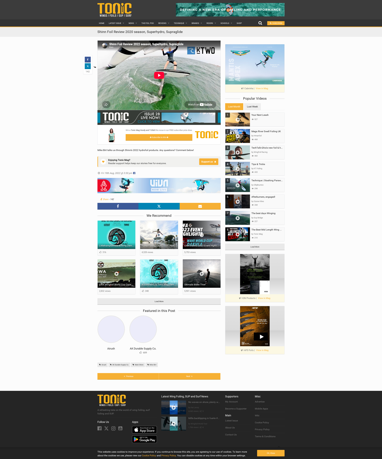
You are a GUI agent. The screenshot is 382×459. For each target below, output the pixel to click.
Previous (129, 376)
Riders (210, 23)
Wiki (257, 415)
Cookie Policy (262, 422)
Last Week (252, 106)
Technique (179, 23)
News (131, 23)
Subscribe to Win (159, 137)
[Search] (260, 23)
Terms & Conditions (265, 436)
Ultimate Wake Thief (195, 284)
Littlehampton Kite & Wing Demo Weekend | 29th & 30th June (117, 245)
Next (188, 376)
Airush (111, 348)
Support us (207, 161)
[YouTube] (120, 429)
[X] (106, 429)
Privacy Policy (262, 429)
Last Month (234, 106)
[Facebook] (99, 429)
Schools (225, 23)
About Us (230, 427)
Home (101, 23)
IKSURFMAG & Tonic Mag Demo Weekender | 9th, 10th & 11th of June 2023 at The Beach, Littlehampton (160, 284)
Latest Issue (115, 23)
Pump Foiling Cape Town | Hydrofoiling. (160, 245)
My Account (231, 401)
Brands (195, 23)
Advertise (260, 401)
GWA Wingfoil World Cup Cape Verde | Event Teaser (117, 284)
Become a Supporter (236, 408)
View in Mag (262, 88)
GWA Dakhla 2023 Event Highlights (202, 245)
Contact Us (231, 434)
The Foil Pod (147, 23)
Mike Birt (152, 365)
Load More (159, 301)
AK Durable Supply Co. (143, 348)
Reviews (162, 23)
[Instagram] (113, 429)
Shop (239, 23)
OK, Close (271, 453)
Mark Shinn (138, 365)
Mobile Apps (261, 408)
